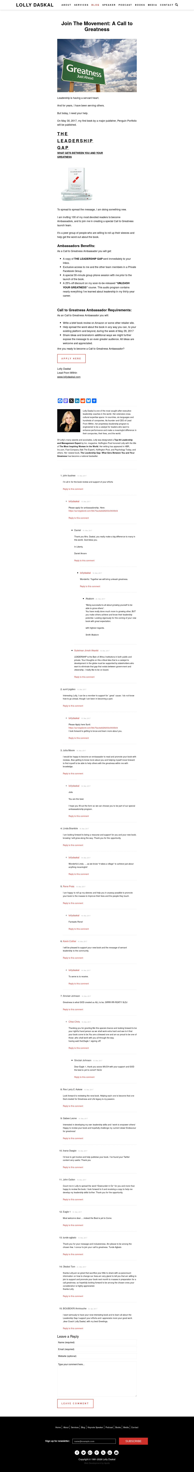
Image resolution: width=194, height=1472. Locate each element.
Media (152, 4)
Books (140, 4)
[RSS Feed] (103, 1452)
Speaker (109, 4)
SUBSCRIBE (133, 1441)
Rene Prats (68, 886)
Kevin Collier (69, 941)
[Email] (116, 1452)
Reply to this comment (73, 488)
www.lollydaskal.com (69, 377)
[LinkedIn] (110, 1452)
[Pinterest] (96, 1452)
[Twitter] (83, 1452)
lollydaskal (74, 501)
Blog (95, 4)
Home (58, 1427)
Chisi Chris (74, 1021)
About (66, 4)
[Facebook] (77, 1452)
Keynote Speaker (95, 1427)
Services (81, 4)
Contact (167, 4)
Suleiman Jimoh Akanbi (86, 650)
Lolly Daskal (35, 4)
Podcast (125, 4)
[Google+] (90, 1452)
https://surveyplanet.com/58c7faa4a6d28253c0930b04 (93, 510)
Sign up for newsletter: (57, 1441)
